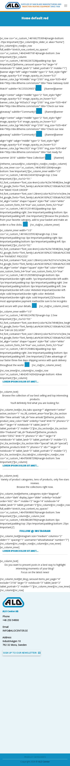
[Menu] (65, 5)
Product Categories (35, 757)
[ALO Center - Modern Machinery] (33, 5)
